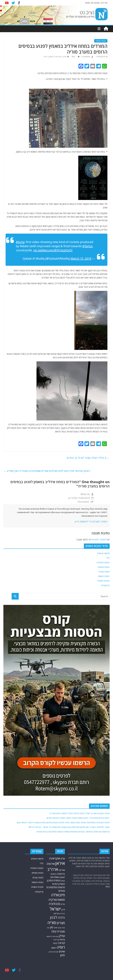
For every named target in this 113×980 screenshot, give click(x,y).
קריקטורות (105, 585)
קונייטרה (56, 940)
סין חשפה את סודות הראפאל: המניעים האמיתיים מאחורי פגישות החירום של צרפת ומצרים (73, 831)
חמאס (61, 900)
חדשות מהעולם (103, 553)
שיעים (62, 951)
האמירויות (54, 877)
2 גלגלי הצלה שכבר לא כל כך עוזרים (88, 458)
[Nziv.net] (106, 29)
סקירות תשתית (103, 580)
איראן (60, 863)
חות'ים (61, 890)
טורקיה (52, 900)
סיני (48, 928)
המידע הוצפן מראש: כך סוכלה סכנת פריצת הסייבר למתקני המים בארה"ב (79, 813)
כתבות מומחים (104, 567)
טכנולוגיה (54, 904)
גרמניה (53, 874)
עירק (62, 936)
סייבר (55, 927)
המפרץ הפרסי (58, 884)
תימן (62, 955)
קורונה (61, 943)
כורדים (62, 913)
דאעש (62, 877)
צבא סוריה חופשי (55, 56)
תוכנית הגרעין (53, 952)
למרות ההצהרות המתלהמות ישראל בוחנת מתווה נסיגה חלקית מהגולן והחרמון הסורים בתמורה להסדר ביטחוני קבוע (63, 822)
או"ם (63, 858)
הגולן (63, 880)
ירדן (63, 909)
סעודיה (61, 931)
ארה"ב (52, 869)
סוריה (64, 56)
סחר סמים (61, 928)
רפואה (53, 947)
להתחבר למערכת (99, 539)
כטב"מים (57, 913)
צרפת (62, 939)
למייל (107, 886)
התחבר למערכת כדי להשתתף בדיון (91, 521)
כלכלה (61, 917)
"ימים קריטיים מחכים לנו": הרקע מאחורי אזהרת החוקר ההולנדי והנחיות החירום (78, 817)
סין (51, 927)
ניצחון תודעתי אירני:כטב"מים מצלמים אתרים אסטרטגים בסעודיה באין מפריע (46, 471)
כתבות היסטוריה (103, 562)
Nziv (74, 56)
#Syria (20, 242)
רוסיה (45, 56)
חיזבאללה (58, 894)
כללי (108, 557)
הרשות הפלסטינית (55, 887)
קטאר (55, 943)
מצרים (61, 923)
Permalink (83, 501)
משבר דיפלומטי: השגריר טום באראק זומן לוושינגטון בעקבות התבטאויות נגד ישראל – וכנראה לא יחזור (69, 827)
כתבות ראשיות (101, 41)
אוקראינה (54, 858)
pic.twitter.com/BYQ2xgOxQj (52, 250)
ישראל (55, 909)
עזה (53, 931)
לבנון (53, 917)
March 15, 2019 (81, 258)
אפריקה (62, 870)
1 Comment (85, 56)
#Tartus (87, 246)
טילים (63, 904)
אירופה (50, 864)
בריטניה (61, 874)
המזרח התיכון (53, 880)
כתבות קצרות (104, 571)
